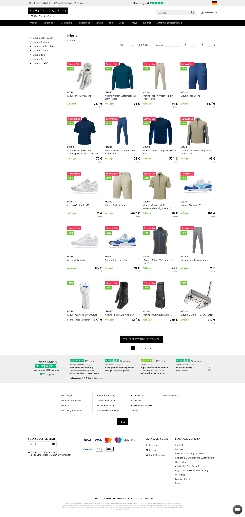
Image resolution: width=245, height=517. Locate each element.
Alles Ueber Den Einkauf (187, 466)
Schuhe (99, 22)
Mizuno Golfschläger (42, 37)
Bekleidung (66, 22)
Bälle (110, 22)
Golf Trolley (135, 400)
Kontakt (179, 445)
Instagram (154, 449)
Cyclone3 (134, 498)
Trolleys (133, 22)
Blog (177, 483)
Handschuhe (84, 22)
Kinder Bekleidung (106, 405)
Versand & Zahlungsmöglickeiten (191, 453)
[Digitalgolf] (122, 421)
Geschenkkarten (171, 395)
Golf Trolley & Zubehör (71, 410)
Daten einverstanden (61, 454)
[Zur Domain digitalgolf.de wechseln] (214, 3)
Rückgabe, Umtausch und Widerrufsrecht (195, 457)
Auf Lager (147, 45)
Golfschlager (66, 395)
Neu (133, 45)
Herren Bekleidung (106, 395)
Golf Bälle (64, 405)
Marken (33, 22)
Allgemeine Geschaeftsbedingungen (192, 470)
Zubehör (147, 22)
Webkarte (180, 474)
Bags (121, 22)
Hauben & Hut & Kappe (108, 410)
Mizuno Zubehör (40, 63)
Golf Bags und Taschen (71, 400)
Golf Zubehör (136, 395)
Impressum (180, 449)
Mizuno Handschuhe (42, 46)
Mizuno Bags (38, 59)
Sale (122, 45)
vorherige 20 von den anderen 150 (141, 339)
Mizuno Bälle (38, 54)
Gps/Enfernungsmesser (141, 405)
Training (134, 410)
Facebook (154, 445)
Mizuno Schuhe (40, 50)
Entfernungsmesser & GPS (169, 22)
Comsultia (148, 498)
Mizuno (72, 35)
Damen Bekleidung (106, 400)
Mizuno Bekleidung (41, 42)
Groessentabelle (183, 478)
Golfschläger (49, 22)
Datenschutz (181, 461)
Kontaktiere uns (157, 454)
